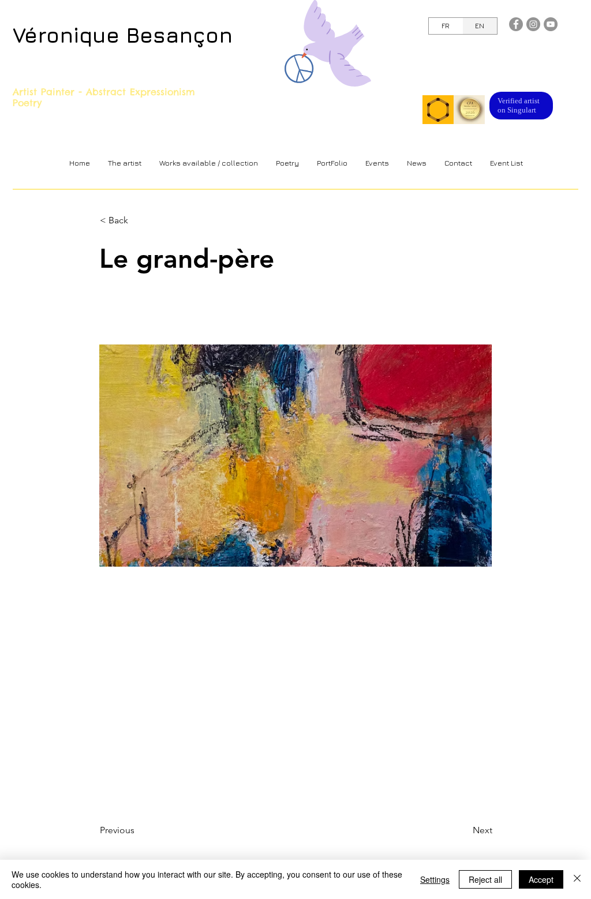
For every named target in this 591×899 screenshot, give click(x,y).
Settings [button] (435, 879)
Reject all (485, 879)
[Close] (577, 879)
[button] (208, 163)
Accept (541, 879)
